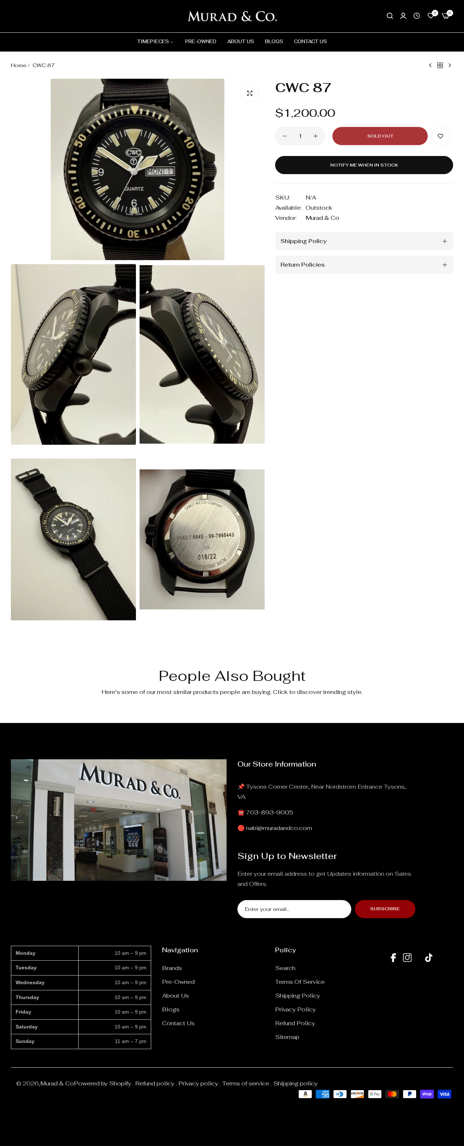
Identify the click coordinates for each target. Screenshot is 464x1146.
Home (18, 65)
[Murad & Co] (232, 16)
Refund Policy (295, 1023)
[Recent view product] (417, 16)
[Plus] (315, 136)
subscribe (385, 909)
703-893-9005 (269, 812)
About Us (175, 995)
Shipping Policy (297, 995)
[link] (156, 42)
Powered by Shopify (102, 1083)
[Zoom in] (250, 93)
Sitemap (287, 1037)
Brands (172, 968)
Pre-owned (178, 982)
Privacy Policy (295, 1009)
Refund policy (154, 1083)
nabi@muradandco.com (279, 828)
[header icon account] (403, 16)
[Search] (390, 16)
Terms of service (300, 982)
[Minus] (284, 136)
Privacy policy (198, 1083)
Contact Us (178, 1023)
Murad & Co (322, 218)
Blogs (170, 1009)
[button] (440, 136)
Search (285, 968)
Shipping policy (295, 1083)
